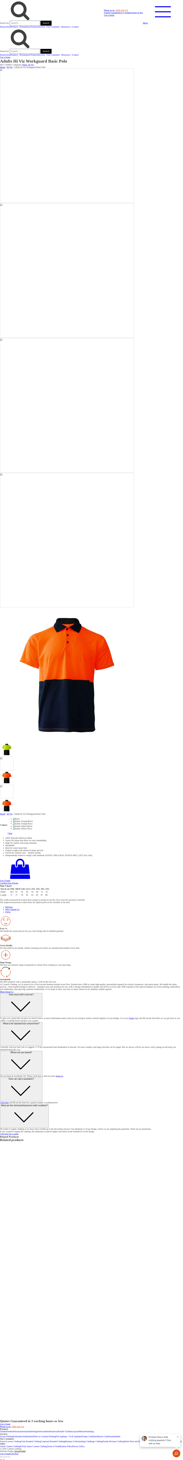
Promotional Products (29, 27)
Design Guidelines (89, 1436)
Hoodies (9, 1431)
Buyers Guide (103, 1436)
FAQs (22, 1446)
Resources (66, 27)
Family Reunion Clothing (113, 1441)
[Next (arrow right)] (4, 1459)
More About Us (6, 992)
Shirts (70, 1431)
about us (59, 1076)
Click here (4, 1102)
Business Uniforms (73, 1441)
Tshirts (3, 1431)
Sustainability (114, 1436)
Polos (24, 65)
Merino (82, 1431)
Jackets (20, 1431)
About (8, 27)
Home (2, 27)
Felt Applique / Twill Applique (69, 1436)
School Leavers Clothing (10, 1441)
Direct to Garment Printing (44, 1436)
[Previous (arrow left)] (1, 1459)
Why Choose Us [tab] (12, 909)
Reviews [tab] (9, 907)
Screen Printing (6, 1436)
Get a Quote (109, 15)
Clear (10, 833)
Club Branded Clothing (31, 1441)
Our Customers (53, 27)
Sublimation (28, 1436)
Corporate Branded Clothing (53, 1441)
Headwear (53, 1431)
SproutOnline (20, 1451)
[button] (91, 880)
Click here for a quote (9, 1134)
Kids (60, 1431)
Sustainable (28, 1431)
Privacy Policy (78, 1446)
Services (41, 27)
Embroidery (18, 1436)
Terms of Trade (53, 1446)
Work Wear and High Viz (135, 1441)
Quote (131, 1018)
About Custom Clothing (10, 1446)
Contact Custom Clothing (36, 1446)
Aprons (76, 1431)
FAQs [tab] (7, 912)
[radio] (23, 819)
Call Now (14, 1454)
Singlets (36, 1431)
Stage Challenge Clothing (92, 1441)
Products (14, 27)
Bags (92, 1431)
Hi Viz (31, 65)
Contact (75, 27)
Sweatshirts (44, 1431)
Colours (3, 825)
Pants (87, 1431)
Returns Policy (66, 1446)
